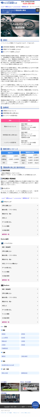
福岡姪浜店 (24, 373)
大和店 (23, 341)
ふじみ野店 (5, 337)
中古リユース (16, 412)
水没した (4, 218)
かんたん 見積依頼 (35, 404)
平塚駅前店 (5, 348)
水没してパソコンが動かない (10, 263)
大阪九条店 (24, 356)
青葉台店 (4, 341)
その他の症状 (5, 230)
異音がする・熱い (7, 213)
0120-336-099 (28, 4)
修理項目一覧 (25, 6)
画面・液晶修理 (6, 247)
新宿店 (3, 334)
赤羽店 (23, 334)
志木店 (23, 337)
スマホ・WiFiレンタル (25, 412)
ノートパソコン (16, 6)
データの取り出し (7, 222)
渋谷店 (23, 344)
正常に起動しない (7, 205)
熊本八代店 (5, 373)
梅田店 (3, 356)
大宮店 (3, 344)
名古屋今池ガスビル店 (8, 365)
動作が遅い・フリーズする (9, 209)
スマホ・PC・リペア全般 (6, 412)
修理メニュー (8, 6)
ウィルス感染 (5, 226)
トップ (2, 6)
